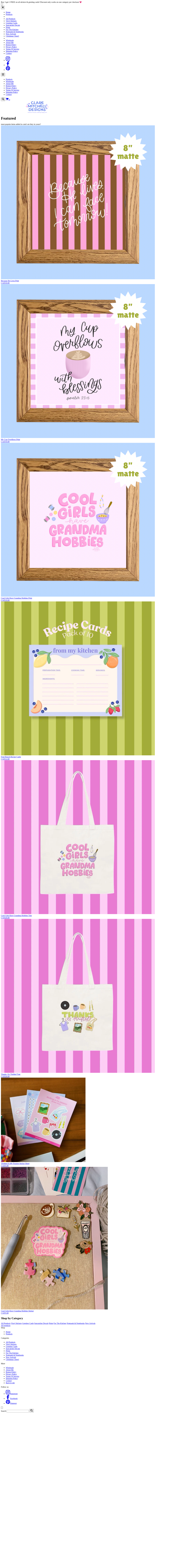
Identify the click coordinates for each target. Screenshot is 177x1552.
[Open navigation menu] (3, 74)
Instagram (14, 1394)
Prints (8, 27)
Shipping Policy (12, 51)
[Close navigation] (3, 7)
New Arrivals (11, 34)
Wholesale (10, 40)
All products (5, 1326)
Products (9, 14)
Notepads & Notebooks (15, 32)
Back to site (10, 1383)
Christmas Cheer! (12, 36)
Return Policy (11, 45)
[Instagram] (8, 60)
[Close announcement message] (2, 4)
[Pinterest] (8, 70)
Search (3, 1411)
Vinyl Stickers (11, 21)
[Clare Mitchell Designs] (37, 112)
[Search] (3, 99)
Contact (9, 53)
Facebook (14, 1398)
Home (8, 12)
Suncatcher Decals (13, 25)
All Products (10, 19)
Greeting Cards (11, 23)
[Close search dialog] (2, 1407)
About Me (10, 43)
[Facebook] (8, 65)
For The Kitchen (12, 30)
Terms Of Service (12, 49)
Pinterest (13, 1403)
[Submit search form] (31, 1410)
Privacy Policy (11, 47)
